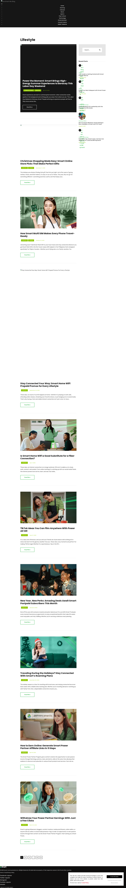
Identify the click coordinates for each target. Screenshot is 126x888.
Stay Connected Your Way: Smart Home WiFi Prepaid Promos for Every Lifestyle (45, 384)
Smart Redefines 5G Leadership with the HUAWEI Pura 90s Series (91, 107)
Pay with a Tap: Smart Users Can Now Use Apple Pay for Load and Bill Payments (91, 139)
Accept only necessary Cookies (114, 880)
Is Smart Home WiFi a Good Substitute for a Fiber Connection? (47, 457)
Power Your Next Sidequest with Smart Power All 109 (92, 91)
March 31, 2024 (33, 825)
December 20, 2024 (34, 680)
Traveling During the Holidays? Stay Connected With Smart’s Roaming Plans (47, 674)
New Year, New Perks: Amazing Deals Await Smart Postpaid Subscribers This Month (48, 602)
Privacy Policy (10, 872)
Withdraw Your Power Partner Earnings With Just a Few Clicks (48, 819)
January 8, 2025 (33, 607)
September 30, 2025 (35, 390)
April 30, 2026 (46, 90)
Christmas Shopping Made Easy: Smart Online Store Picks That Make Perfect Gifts (46, 162)
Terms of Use (3, 872)
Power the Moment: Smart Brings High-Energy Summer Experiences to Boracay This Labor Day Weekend (48, 84)
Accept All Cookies (114, 876)
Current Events (28, 90)
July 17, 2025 (33, 463)
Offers (31, 168)
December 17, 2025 (40, 168)
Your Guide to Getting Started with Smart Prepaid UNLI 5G (91, 74)
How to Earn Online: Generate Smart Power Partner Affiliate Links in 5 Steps (44, 747)
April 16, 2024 (33, 752)
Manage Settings (114, 882)
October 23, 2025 (40, 240)
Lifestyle (38, 90)
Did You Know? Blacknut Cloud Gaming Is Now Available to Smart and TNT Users (91, 123)
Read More (30, 107)
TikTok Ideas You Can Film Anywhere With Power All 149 (47, 529)
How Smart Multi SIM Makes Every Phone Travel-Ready (47, 234)
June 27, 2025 (33, 535)
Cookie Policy (85, 882)
